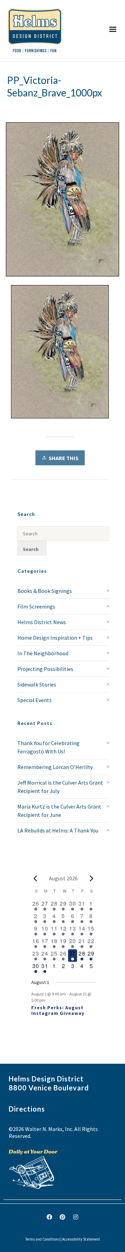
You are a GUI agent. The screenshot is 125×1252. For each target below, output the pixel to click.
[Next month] (92, 878)
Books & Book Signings (44, 590)
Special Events (34, 700)
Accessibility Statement (81, 1239)
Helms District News (41, 622)
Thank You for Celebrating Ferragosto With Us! (48, 747)
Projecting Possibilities (45, 668)
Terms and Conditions (42, 1239)
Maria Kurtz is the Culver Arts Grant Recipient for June (59, 810)
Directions (27, 1109)
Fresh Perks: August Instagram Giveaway (57, 1010)
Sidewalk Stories (36, 684)
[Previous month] (35, 878)
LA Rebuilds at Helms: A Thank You (57, 830)
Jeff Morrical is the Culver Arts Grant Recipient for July (60, 786)
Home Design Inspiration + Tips (55, 637)
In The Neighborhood (42, 653)
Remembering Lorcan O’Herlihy (55, 766)
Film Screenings (36, 606)
